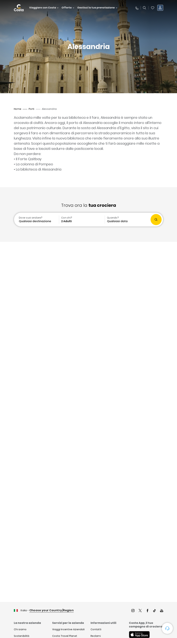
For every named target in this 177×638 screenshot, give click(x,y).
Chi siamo (20, 629)
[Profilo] (160, 8)
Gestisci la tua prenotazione (96, 7)
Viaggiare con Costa (42, 7)
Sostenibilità (21, 636)
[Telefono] (136, 7)
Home (17, 109)
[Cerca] (144, 7)
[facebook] (147, 611)
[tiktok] (154, 611)
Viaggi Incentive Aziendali (68, 629)
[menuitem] (36, 219)
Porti (31, 109)
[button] (152, 7)
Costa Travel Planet (64, 636)
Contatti (96, 629)
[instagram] (132, 611)
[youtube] (161, 611)
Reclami (96, 636)
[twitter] (140, 611)
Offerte (67, 7)
